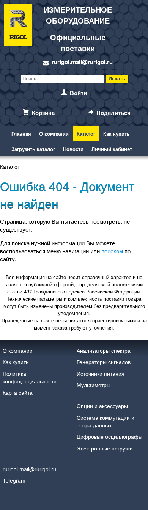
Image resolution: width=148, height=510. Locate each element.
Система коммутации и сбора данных (105, 421)
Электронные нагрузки (105, 448)
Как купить (116, 133)
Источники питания (100, 373)
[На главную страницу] (18, 35)
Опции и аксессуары (102, 406)
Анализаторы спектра (104, 350)
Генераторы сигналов (104, 362)
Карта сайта (18, 392)
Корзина (43, 112)
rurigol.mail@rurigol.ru (82, 62)
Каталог (86, 133)
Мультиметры (93, 385)
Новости (73, 148)
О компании (54, 133)
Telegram (14, 480)
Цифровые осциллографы (109, 436)
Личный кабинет (111, 148)
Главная (21, 133)
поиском (112, 251)
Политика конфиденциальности (30, 377)
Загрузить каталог (33, 148)
